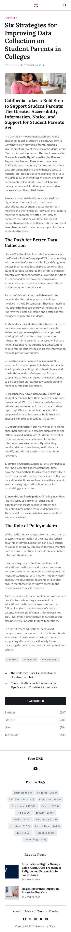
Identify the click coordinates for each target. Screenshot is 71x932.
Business (10, 712)
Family (50, 806)
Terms (41, 911)
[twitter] (30, 919)
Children (12, 659)
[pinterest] (46, 919)
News (8, 727)
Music (23, 832)
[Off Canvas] (7, 5)
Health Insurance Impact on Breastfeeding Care (40, 890)
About (16, 911)
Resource (45, 832)
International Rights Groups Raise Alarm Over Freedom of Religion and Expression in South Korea (41, 869)
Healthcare (46, 819)
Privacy (28, 911)
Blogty (52, 926)
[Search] (65, 5)
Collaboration (21, 799)
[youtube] (41, 919)
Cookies (53, 911)
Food (24, 812)
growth (45, 812)
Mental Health (47, 826)
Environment (50, 659)
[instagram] (35, 919)
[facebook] (24, 919)
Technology (12, 734)
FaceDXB (14, 65)
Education (29, 659)
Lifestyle (11, 18)
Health (22, 819)
